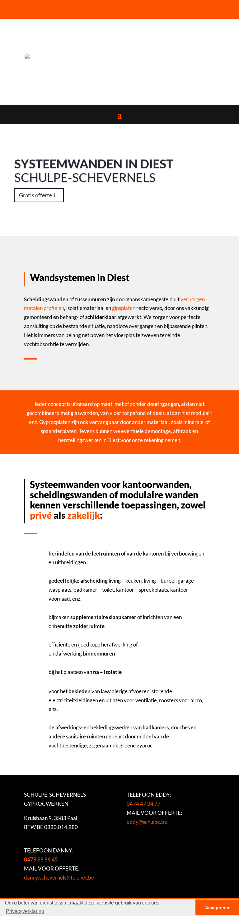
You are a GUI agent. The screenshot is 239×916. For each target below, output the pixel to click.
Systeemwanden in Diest (93, 163)
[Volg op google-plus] (44, 7)
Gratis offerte (35, 195)
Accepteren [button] (217, 907)
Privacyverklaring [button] (25, 911)
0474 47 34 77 (144, 803)
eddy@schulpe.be (147, 821)
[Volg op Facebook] (32, 7)
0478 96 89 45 (41, 859)
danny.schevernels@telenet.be (59, 877)
